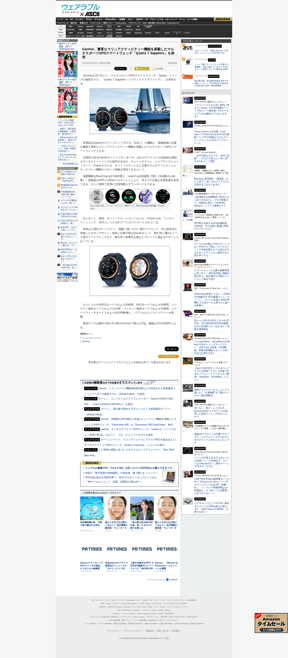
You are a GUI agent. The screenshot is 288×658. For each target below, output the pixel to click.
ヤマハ (157, 33)
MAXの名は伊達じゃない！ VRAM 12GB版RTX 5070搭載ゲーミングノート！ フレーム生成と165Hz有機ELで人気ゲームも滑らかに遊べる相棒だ (212, 300)
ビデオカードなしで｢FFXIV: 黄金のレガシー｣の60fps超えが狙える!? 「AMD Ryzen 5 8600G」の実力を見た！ (211, 507)
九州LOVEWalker (165, 623)
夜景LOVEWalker (151, 623)
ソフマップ (100, 36)
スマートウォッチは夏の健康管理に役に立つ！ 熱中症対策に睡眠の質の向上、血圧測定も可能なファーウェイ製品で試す (212, 274)
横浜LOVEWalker (120, 623)
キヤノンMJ (80, 36)
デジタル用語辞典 (140, 620)
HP (138, 26)
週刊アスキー (108, 23)
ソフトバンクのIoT (177, 33)
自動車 (122, 19)
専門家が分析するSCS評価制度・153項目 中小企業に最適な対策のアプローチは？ (211, 226)
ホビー (131, 19)
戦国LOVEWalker (197, 623)
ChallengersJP (173, 23)
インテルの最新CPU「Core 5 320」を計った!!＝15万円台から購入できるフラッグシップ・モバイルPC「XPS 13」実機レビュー (157, 467)
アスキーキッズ (62, 23)
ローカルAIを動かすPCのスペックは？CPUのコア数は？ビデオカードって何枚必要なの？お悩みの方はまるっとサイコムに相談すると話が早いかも (212, 249)
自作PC (139, 19)
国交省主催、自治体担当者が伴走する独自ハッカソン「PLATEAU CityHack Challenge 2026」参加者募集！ (211, 83)
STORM (183, 603)
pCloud (119, 36)
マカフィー (70, 36)
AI (67, 19)
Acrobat (80, 33)
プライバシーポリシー (134, 631)
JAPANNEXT (90, 36)
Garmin (86, 341)
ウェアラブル (81, 7)
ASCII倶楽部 (223, 19)
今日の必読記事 (114, 620)
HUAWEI (119, 30)
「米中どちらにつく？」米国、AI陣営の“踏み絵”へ (113, 481)
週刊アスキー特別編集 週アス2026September (67, 46)
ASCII (81, 14)
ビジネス (79, 19)
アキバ (153, 19)
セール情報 (192, 19)
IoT (71, 19)
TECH (89, 19)
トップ (60, 19)
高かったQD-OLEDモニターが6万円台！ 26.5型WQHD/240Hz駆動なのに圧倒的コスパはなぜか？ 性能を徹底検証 (212, 324)
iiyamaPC (90, 26)
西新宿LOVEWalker (135, 623)
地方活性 (151, 23)
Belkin (138, 30)
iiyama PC (135, 603)
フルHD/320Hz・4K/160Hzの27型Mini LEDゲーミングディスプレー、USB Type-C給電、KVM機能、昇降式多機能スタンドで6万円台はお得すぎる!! (212, 347)
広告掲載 (175, 631)
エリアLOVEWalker (104, 623)
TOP (93, 600)
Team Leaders (139, 617)
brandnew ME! (109, 36)
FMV (70, 26)
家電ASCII (84, 23)
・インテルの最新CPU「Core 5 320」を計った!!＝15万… (67, 122)
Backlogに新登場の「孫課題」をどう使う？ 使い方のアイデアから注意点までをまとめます (212, 181)
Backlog (138, 33)
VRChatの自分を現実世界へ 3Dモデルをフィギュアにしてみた (121, 477)
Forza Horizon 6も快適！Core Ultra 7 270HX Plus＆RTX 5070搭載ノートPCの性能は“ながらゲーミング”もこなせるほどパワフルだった (212, 137)
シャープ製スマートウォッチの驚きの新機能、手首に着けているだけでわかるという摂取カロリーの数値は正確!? (211, 67)
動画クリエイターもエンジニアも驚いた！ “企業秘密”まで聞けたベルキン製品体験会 (211, 392)
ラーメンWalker (90, 623)
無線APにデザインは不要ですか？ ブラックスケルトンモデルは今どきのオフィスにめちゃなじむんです (213, 438)
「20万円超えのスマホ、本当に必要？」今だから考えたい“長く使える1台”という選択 (212, 158)
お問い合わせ (163, 631)
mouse (80, 26)
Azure (99, 33)
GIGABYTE (99, 30)
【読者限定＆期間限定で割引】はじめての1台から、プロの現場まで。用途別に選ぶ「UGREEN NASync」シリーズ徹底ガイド (211, 201)
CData (128, 33)
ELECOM (70, 30)
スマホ (161, 19)
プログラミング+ (134, 23)
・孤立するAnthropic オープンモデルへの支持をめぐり (67, 157)
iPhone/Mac (110, 19)
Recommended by (157, 579)
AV (147, 19)
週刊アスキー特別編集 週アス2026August (67, 82)
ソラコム (109, 33)
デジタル (98, 19)
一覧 (130, 69)
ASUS (128, 26)
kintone (90, 33)
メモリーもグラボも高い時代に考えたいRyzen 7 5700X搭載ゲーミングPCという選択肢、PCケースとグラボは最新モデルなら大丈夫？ (211, 111)
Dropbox (119, 33)
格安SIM (73, 23)
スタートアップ (171, 19)
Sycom (99, 26)
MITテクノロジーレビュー (169, 620)
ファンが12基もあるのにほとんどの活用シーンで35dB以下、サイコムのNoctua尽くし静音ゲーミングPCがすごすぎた (212, 462)
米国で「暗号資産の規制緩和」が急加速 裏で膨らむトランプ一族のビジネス (129, 472)
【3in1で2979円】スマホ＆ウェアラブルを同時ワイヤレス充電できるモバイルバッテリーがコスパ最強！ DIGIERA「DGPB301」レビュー (212, 374)
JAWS (70, 33)
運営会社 (150, 631)
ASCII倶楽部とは (70, 164)
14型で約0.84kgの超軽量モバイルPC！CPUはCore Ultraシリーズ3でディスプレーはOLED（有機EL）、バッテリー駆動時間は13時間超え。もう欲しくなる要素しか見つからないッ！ (212, 485)
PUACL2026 (161, 23)
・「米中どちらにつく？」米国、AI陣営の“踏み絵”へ (67, 148)
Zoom (167, 33)
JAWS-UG (111, 607)
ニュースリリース (91, 338)
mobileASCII (153, 620)
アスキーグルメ (96, 23)
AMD (80, 30)
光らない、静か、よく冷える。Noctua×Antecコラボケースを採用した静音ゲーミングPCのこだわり (211, 412)
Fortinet (148, 33)
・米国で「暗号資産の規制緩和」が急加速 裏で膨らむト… (67, 131)
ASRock (109, 30)
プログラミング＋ (152, 617)
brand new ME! (157, 610)
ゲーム (182, 19)
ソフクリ (186, 33)
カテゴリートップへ (168, 356)
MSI (119, 26)
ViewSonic (128, 30)
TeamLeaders (120, 23)
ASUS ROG (90, 30)
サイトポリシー (114, 631)
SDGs (145, 23)
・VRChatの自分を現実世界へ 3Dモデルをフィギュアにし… (67, 140)
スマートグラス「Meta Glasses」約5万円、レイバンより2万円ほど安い (211, 51)
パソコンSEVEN (109, 26)
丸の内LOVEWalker (181, 623)
